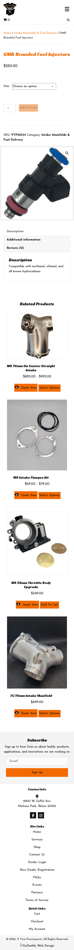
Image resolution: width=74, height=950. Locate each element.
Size (6, 86)
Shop (37, 847)
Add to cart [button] (49, 604)
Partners (37, 892)
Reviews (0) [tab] (15, 248)
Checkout (37, 921)
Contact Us (37, 854)
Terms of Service (37, 900)
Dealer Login (37, 862)
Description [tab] (15, 231)
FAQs (37, 877)
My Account (37, 929)
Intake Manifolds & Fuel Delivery (35, 33)
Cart (37, 914)
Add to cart (28, 107)
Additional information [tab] (23, 239)
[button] (67, 153)
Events (37, 885)
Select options (49, 387)
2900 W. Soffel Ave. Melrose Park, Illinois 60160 (37, 804)
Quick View (29, 387)
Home (7, 33)
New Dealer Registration (37, 870)
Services (37, 839)
